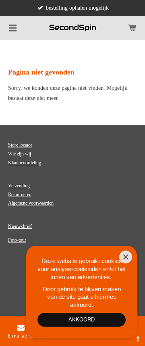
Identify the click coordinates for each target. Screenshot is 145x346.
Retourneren (19, 194)
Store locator (20, 145)
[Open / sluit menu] (13, 28)
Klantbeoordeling (24, 163)
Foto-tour (17, 240)
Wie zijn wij (19, 154)
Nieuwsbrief (20, 226)
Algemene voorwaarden (31, 203)
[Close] (125, 257)
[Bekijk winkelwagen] (132, 28)
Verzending (19, 186)
